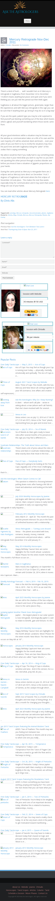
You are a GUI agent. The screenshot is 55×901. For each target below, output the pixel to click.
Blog (14, 215)
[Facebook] (21, 880)
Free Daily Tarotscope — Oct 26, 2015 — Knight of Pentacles (26, 761)
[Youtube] (33, 880)
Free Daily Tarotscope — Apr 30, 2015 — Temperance (23, 744)
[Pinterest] (29, 880)
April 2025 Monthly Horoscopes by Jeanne (32, 597)
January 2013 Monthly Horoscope (29, 848)
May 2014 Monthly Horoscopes (28, 546)
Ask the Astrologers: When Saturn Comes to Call (21, 478)
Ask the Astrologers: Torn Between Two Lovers (27, 227)
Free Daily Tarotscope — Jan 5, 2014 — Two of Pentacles (25, 797)
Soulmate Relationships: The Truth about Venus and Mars (24, 445)
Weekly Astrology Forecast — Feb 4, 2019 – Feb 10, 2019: (25, 581)
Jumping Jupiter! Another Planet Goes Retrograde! (21, 612)
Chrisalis (8, 45)
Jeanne (32, 887)
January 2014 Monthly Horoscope (29, 645)
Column (40, 890)
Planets (44, 215)
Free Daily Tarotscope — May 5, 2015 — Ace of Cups (23, 364)
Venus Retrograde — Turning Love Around (33, 528)
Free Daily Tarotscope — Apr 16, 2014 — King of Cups (23, 663)
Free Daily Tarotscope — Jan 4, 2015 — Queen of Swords (25, 830)
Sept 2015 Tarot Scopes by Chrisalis (30, 694)
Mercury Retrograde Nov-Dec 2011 (29, 41)
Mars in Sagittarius (23, 564)
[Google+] (25, 880)
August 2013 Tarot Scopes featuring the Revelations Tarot (25, 779)
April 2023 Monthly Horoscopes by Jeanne (32, 709)
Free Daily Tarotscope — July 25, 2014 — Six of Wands (23, 429)
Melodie (24, 887)
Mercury (25, 215)
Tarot (47, 890)
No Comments (24, 45)
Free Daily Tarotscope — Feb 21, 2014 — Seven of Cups (24, 814)
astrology (13, 213)
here (48, 191)
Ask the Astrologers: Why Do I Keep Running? (34, 399)
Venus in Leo (20, 414)
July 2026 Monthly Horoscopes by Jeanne (32, 496)
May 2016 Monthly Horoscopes (28, 628)
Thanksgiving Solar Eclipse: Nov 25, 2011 (22, 229)
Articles (10, 215)
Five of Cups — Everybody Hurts (28, 461)
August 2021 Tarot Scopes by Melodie (31, 382)
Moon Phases (31, 893)
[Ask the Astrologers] (20, 8)
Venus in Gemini (22, 679)
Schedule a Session (16, 893)
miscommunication (35, 213)
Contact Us (42, 893)
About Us (16, 887)
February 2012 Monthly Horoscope (29, 514)
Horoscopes (11, 890)
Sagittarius (50, 213)
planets (44, 213)
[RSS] (37, 880)
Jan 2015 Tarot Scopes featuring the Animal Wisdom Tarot (25, 726)
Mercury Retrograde (35, 215)
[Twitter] (18, 880)
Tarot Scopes (23, 890)
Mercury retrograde (22, 213)
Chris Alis (9, 200)
